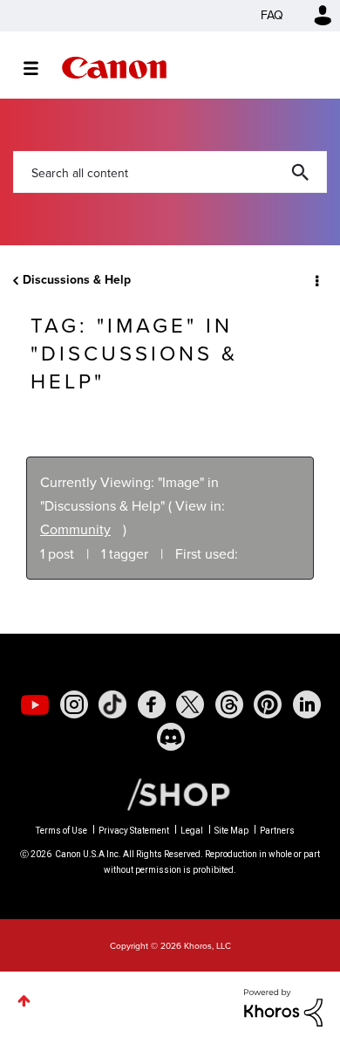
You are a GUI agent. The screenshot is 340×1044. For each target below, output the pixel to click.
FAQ (272, 15)
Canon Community (114, 67)
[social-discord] (171, 737)
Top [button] (24, 1001)
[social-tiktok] (112, 704)
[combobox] (170, 172)
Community (75, 529)
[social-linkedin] (307, 704)
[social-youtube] (35, 704)
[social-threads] (229, 704)
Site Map (231, 830)
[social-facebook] (152, 704)
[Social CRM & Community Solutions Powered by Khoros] (283, 1006)
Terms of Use (61, 830)
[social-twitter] (190, 704)
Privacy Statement (134, 830)
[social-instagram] (74, 704)
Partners (277, 830)
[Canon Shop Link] (170, 793)
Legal (191, 830)
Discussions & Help (77, 280)
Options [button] (315, 280)
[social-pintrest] (268, 704)
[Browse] (39, 68)
